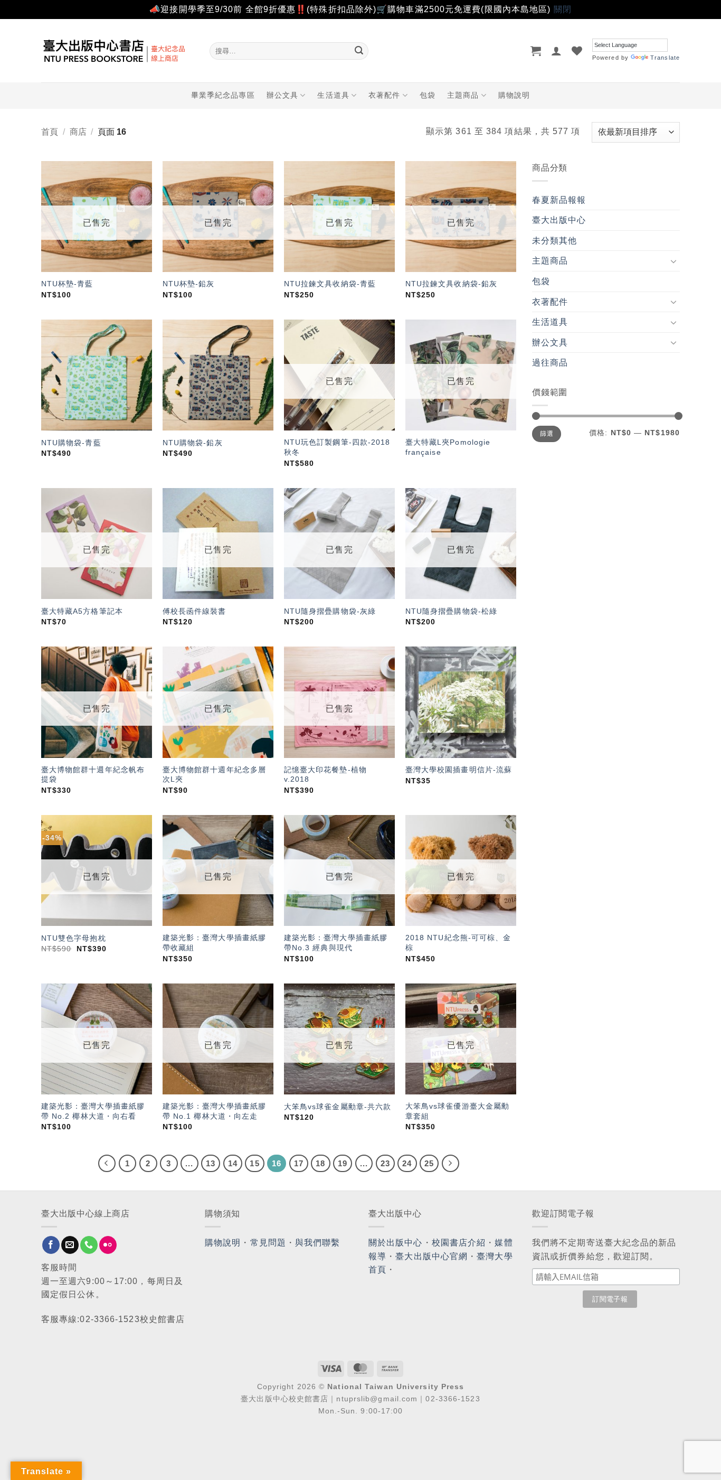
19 (342, 1163)
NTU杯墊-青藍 (67, 283)
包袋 (427, 95)
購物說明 (514, 95)
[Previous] (107, 1164)
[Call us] (89, 1245)
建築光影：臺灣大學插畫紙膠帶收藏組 (214, 942)
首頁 (49, 131)
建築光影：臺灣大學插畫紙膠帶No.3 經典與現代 (335, 942)
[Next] (451, 1164)
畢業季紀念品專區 (223, 95)
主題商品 (463, 95)
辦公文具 (282, 95)
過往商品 (550, 362)
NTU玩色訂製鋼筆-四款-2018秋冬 (337, 447)
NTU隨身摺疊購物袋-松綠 (451, 611)
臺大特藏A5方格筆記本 (82, 611)
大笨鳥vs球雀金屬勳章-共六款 (338, 1106)
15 (254, 1163)
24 (407, 1163)
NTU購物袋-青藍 (71, 442)
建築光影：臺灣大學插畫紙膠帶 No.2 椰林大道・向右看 (93, 1111)
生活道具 (333, 95)
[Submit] (359, 51)
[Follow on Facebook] (51, 1245)
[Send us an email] (70, 1245)
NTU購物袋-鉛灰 (193, 442)
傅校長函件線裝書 (194, 611)
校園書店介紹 (459, 1242)
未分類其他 (554, 240)
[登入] (556, 50)
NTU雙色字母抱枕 (73, 938)
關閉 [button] (563, 9)
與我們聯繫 (317, 1242)
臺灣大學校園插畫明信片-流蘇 (458, 769)
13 (210, 1163)
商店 (78, 131)
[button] (536, 50)
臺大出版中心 (559, 220)
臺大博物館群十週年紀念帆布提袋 (93, 774)
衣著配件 (384, 95)
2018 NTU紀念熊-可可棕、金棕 (458, 942)
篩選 (546, 433)
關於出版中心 (395, 1242)
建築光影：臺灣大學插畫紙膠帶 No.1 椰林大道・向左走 (214, 1111)
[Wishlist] (577, 50)
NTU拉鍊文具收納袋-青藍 (330, 283)
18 (320, 1163)
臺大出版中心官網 (431, 1256)
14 (233, 1163)
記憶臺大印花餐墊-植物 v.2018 (325, 774)
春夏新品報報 (559, 199)
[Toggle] (673, 261)
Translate (665, 57)
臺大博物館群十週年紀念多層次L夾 (214, 774)
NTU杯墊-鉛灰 (189, 283)
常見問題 (268, 1242)
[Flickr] (108, 1245)
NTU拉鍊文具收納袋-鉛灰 (451, 283)
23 (385, 1163)
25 (429, 1163)
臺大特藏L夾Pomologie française (448, 447)
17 (298, 1163)
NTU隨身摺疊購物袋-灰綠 (330, 611)
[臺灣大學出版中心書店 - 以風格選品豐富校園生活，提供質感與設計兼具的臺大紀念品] (117, 50)
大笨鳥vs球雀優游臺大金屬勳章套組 (457, 1111)
